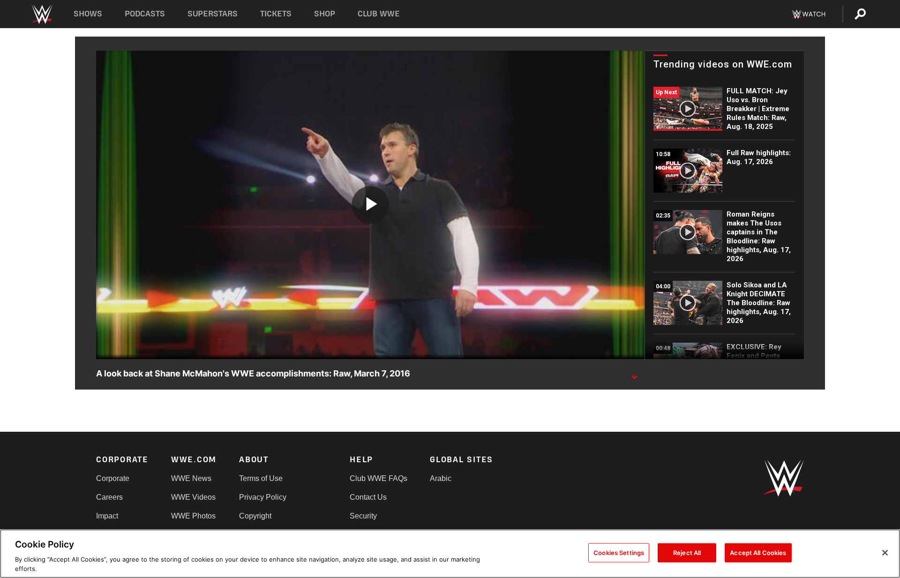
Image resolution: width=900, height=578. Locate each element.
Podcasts (145, 13)
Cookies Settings (618, 552)
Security (363, 516)
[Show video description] (634, 374)
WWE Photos (193, 516)
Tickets (276, 13)
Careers (109, 497)
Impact (107, 516)
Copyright (255, 516)
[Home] (41, 14)
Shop (324, 13)
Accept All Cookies (758, 552)
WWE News (191, 478)
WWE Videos (193, 497)
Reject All (687, 552)
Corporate (112, 478)
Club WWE (379, 13)
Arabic (440, 478)
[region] (450, 553)
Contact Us (368, 497)
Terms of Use (261, 478)
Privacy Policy (262, 497)
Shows (88, 13)
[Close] (885, 552)
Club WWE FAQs (378, 478)
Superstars (213, 13)
